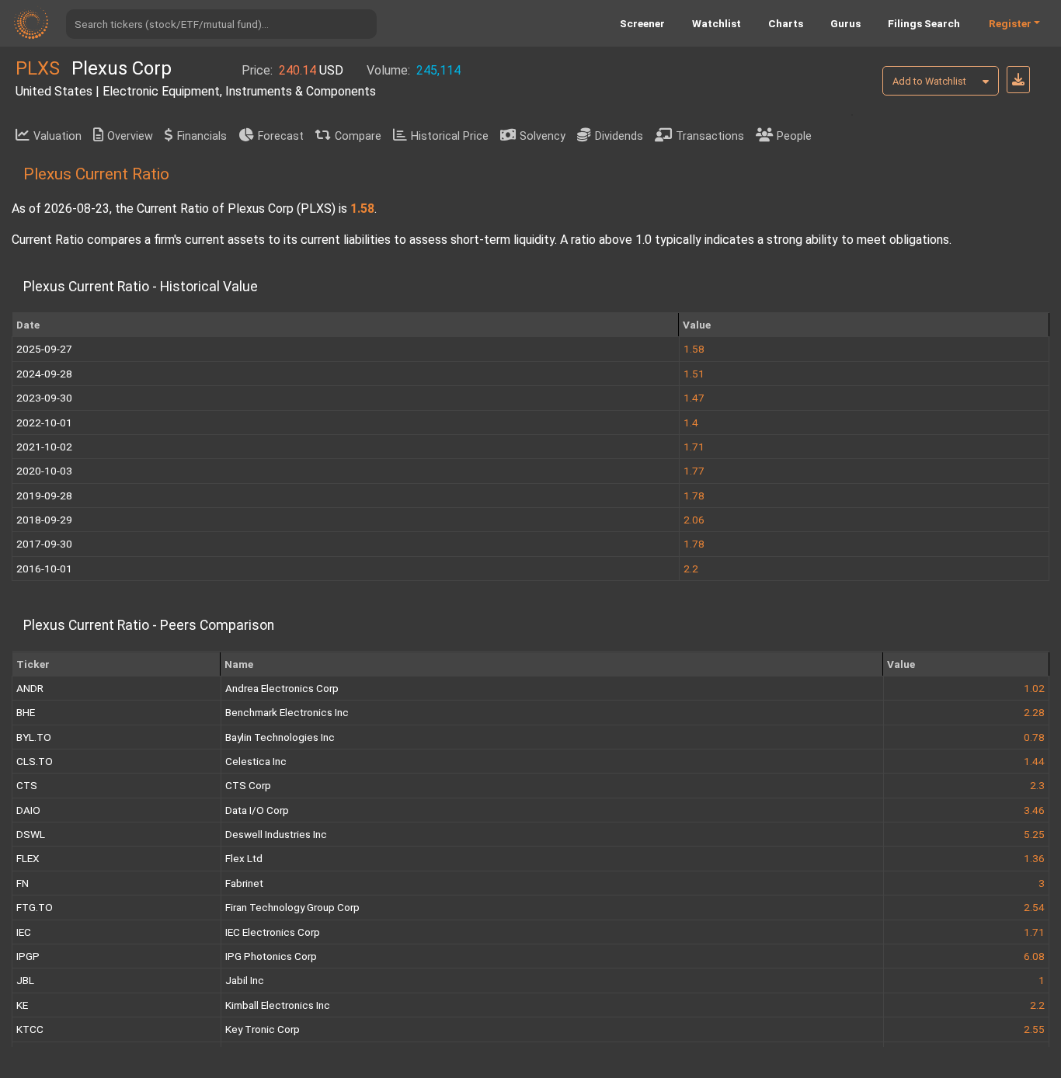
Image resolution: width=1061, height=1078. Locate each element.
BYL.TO (33, 737)
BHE (25, 712)
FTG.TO (34, 907)
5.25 (1034, 834)
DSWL (30, 834)
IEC (23, 932)
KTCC (29, 1029)
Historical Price (450, 136)
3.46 (1034, 810)
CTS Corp (248, 785)
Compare (358, 136)
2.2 (1037, 1005)
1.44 (1034, 761)
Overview (130, 136)
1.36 (1034, 858)
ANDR (29, 688)
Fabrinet (244, 883)
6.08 (1034, 956)
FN (22, 883)
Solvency (542, 136)
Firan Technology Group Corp (292, 907)
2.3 (1037, 785)
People (794, 136)
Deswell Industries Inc (276, 834)
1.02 (1034, 688)
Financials (202, 136)
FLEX (28, 858)
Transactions (710, 136)
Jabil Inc (244, 980)
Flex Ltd (244, 858)
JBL (25, 980)
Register (1010, 23)
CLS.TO (34, 761)
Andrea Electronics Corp (282, 688)
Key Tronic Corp (262, 1029)
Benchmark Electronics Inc (287, 712)
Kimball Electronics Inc (277, 1005)
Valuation (57, 136)
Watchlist (716, 23)
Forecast (281, 136)
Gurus (845, 23)
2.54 (1034, 907)
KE (22, 1005)
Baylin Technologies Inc (280, 737)
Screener (642, 23)
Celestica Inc (256, 761)
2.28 (1034, 712)
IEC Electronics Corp (272, 932)
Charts (785, 23)
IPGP (28, 956)
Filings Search (924, 23)
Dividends (619, 136)
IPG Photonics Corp (271, 956)
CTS (26, 785)
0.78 (1034, 737)
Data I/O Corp (257, 810)
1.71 (1034, 932)
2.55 (1034, 1029)
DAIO (28, 810)
